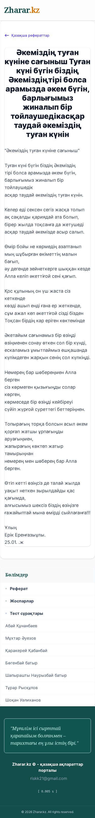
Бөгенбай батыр (21, 662)
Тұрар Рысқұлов (21, 687)
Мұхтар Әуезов (20, 638)
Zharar (22, 10)
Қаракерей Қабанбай (26, 650)
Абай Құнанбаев (21, 625)
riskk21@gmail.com (48, 778)
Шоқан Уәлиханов (23, 700)
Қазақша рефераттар (30, 35)
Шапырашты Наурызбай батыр (36, 675)
